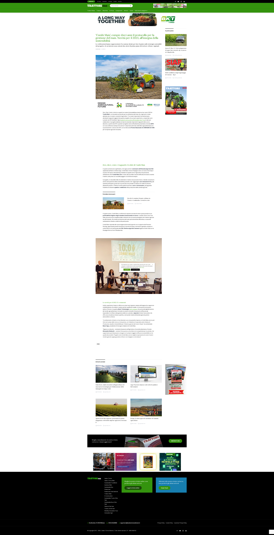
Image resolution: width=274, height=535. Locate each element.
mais (98, 344)
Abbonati (91, 1)
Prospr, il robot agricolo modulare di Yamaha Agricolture (144, 419)
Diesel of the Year (109, 506)
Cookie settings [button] (135, 269)
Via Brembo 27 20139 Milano (97, 523)
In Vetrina (176, 55)
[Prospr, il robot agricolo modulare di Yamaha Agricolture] (146, 407)
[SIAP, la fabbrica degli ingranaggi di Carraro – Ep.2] (176, 65)
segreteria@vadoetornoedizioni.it (130, 523)
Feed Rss (120, 1)
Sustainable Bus (108, 487)
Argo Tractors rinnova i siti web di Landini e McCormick (144, 386)
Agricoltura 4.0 (107, 392)
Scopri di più (164, 488)
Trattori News (91, 10)
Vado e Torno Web (109, 480)
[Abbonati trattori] (148, 462)
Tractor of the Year (109, 508)
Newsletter (104, 1)
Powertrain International (111, 491)
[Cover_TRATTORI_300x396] (176, 100)
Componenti (119, 10)
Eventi (131, 10)
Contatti (115, 1)
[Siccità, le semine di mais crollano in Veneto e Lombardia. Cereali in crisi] (113, 203)
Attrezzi (126, 10)
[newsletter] (170, 462)
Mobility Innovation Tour (111, 511)
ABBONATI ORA (175, 441)
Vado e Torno (108, 478)
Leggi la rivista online (133, 488)
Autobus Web (108, 485)
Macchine (105, 10)
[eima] (129, 105)
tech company (133, 309)
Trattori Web (107, 494)
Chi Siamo (99, 1)
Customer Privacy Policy (180, 523)
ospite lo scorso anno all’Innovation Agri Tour (133, 120)
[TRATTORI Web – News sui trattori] (97, 6)
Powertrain (107, 489)
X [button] (152, 264)
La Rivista (110, 1)
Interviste (180, 77)
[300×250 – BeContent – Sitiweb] (126, 462)
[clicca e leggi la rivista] (170, 6)
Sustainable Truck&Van (110, 483)
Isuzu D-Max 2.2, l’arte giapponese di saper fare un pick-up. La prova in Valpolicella (175, 50)
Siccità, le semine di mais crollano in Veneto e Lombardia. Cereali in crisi (138, 199)
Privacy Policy (161, 523)
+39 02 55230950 (112, 523)
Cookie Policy (169, 523)
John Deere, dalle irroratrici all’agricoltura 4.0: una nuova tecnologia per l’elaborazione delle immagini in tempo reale (110, 387)
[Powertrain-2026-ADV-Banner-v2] (104, 462)
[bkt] (137, 19)
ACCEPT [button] (127, 269)
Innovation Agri (108, 513)
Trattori (99, 10)
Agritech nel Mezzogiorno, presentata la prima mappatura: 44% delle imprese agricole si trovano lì (111, 420)
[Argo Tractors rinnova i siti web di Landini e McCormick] (146, 374)
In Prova (111, 10)
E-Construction (108, 496)
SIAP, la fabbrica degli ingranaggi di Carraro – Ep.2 (175, 74)
